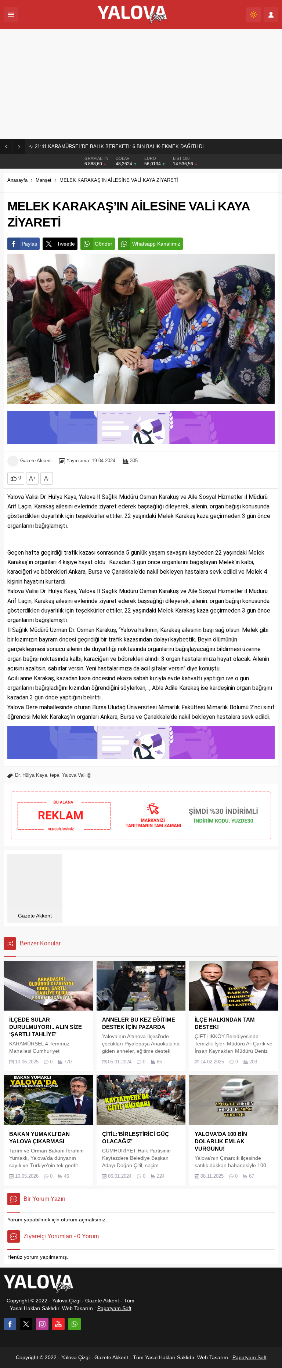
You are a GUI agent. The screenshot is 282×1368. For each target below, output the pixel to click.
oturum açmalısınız (83, 1219)
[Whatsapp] (74, 1324)
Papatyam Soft (114, 1308)
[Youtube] (58, 1324)
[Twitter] (26, 1324)
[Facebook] (10, 1324)
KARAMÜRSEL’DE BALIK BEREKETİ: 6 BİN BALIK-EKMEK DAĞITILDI (119, 146)
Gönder (103, 244)
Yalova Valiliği (76, 775)
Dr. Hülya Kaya (31, 775)
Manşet (43, 180)
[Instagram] (42, 1324)
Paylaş (29, 244)
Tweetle (66, 244)
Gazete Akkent (36, 460)
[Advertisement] (141, 84)
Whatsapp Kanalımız (156, 244)
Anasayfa (17, 180)
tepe (54, 775)
